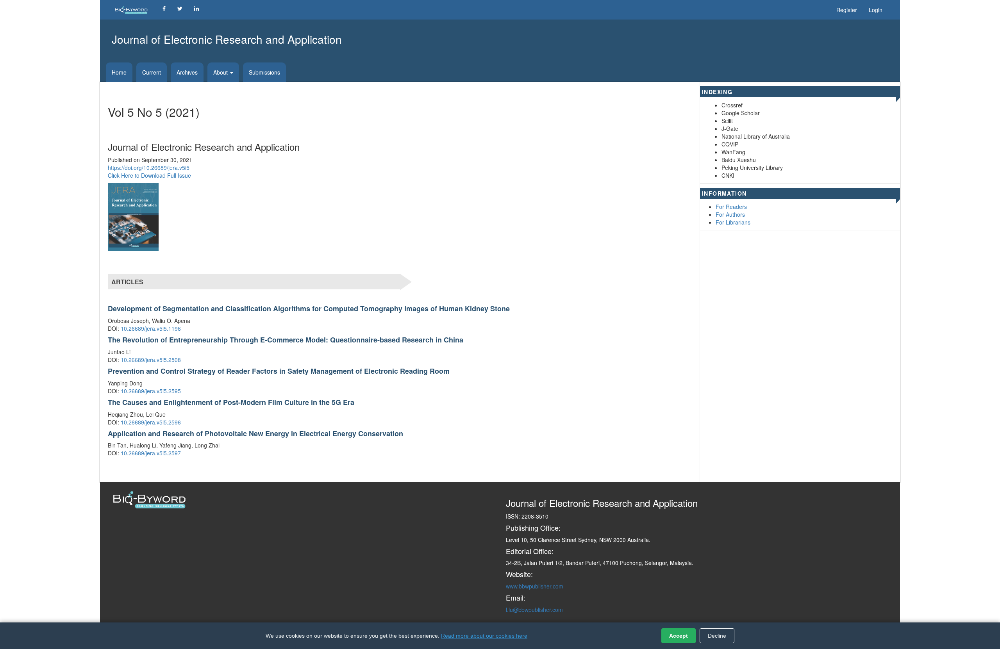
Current (151, 72)
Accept (678, 636)
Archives (187, 72)
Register (846, 10)
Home (119, 72)
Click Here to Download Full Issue (149, 175)
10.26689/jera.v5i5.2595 (151, 391)
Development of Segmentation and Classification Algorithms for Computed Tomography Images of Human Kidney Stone (309, 308)
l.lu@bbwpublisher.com (534, 609)
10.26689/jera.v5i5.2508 (151, 360)
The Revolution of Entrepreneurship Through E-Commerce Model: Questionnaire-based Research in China (285, 340)
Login (875, 10)
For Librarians (733, 222)
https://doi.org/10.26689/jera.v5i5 (148, 167)
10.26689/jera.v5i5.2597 (151, 453)
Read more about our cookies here (484, 636)
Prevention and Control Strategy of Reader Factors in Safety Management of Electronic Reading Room (279, 371)
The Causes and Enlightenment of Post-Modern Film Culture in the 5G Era (231, 402)
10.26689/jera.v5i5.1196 (151, 328)
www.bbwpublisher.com (534, 586)
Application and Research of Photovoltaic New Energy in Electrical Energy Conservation (255, 433)
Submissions (264, 72)
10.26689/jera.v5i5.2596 (151, 422)
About (221, 72)
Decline (717, 636)
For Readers (731, 206)
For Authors (730, 214)
